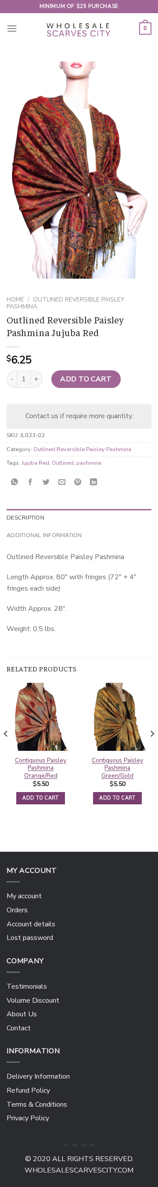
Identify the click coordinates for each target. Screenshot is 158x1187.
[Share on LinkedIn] (93, 483)
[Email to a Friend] (62, 483)
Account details (31, 924)
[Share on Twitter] (46, 483)
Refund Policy (28, 1090)
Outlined (63, 463)
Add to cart (85, 379)
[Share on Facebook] (30, 483)
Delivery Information (38, 1076)
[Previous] (6, 751)
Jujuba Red (35, 463)
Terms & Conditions (37, 1104)
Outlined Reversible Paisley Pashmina (65, 303)
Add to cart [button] (40, 798)
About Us (22, 1014)
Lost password (30, 938)
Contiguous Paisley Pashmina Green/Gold (117, 768)
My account (24, 896)
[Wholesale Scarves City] (79, 28)
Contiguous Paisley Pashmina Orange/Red (40, 768)
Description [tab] (25, 518)
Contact (19, 1028)
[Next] (151, 751)
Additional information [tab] (44, 535)
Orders (17, 910)
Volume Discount (33, 1000)
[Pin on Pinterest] (78, 483)
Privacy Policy (28, 1118)
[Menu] (12, 28)
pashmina (88, 463)
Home (15, 299)
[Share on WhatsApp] (14, 483)
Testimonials (27, 986)
